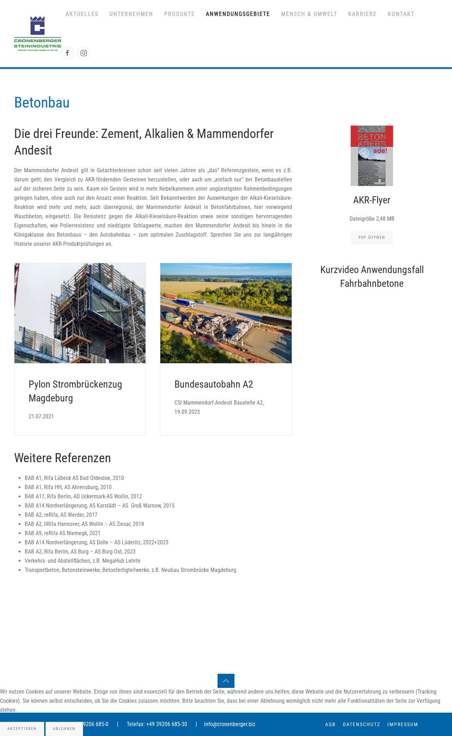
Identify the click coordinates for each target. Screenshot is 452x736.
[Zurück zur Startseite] (37, 33)
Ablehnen (64, 728)
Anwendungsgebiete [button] (238, 14)
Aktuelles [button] (82, 14)
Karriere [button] (362, 14)
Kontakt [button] (401, 14)
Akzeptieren (22, 728)
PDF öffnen (371, 237)
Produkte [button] (179, 14)
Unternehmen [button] (131, 14)
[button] (226, 681)
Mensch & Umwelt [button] (309, 14)
